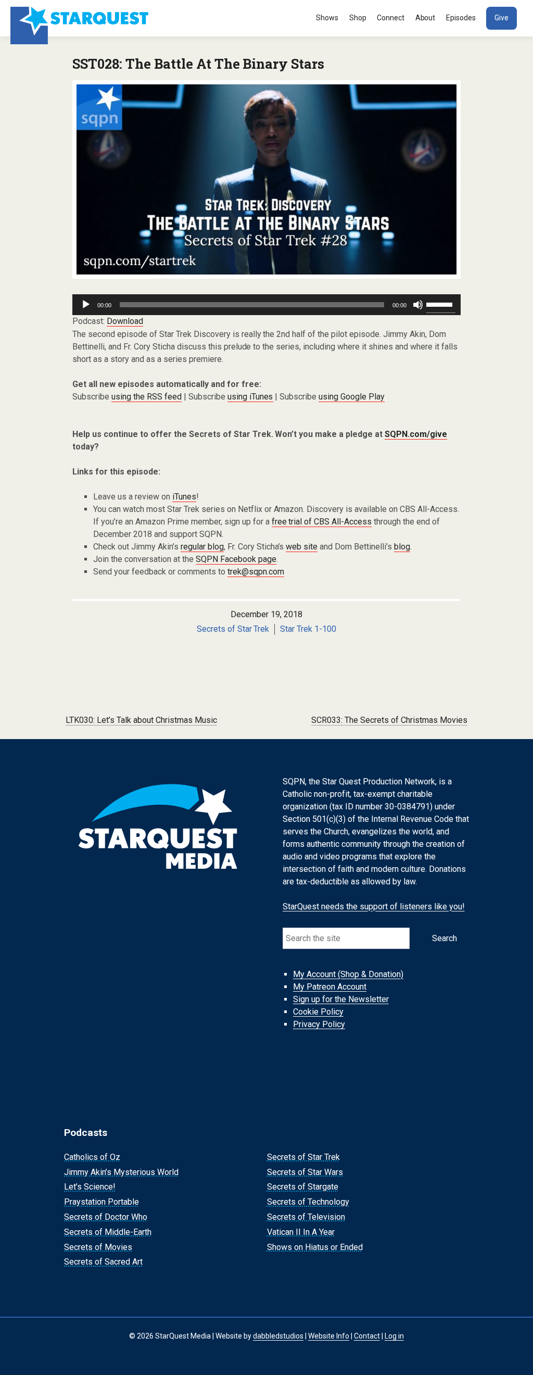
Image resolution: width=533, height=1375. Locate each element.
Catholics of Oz (92, 1157)
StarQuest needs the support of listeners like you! (374, 906)
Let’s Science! (90, 1187)
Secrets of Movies (98, 1247)
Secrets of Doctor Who (105, 1217)
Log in (394, 1336)
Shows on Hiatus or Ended (315, 1247)
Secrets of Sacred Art (103, 1262)
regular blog (202, 547)
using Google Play (352, 397)
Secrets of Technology (308, 1202)
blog (402, 547)
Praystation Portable (101, 1202)
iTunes (184, 497)
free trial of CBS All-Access (322, 522)
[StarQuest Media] (80, 18)
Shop (357, 18)
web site (302, 547)
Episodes (461, 18)
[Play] (86, 304)
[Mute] (418, 304)
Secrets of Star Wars (305, 1172)
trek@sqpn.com (255, 572)
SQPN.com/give (416, 434)
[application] (266, 304)
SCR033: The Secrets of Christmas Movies (389, 720)
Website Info (328, 1336)
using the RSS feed (146, 397)
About (425, 18)
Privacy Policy (319, 1024)
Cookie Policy (318, 1012)
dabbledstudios (278, 1336)
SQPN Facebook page (236, 559)
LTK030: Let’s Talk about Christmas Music (141, 720)
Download (125, 321)
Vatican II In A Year (301, 1232)
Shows (327, 18)
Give (501, 18)
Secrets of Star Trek (233, 629)
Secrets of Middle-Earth (107, 1232)
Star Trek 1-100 (308, 629)
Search (444, 938)
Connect (390, 18)
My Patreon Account (329, 987)
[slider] (440, 303)
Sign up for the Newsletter (341, 999)
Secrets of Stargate (302, 1187)
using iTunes (250, 397)
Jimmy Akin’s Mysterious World (121, 1172)
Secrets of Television (306, 1217)
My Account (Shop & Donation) (348, 974)
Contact (367, 1336)
